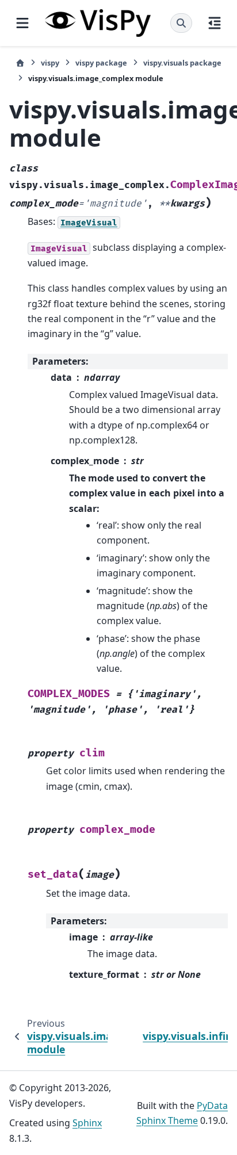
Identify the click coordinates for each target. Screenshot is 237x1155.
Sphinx (87, 1122)
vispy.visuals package (182, 63)
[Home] (20, 63)
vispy (50, 63)
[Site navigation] (22, 23)
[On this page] (214, 23)
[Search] (181, 23)
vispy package (101, 63)
